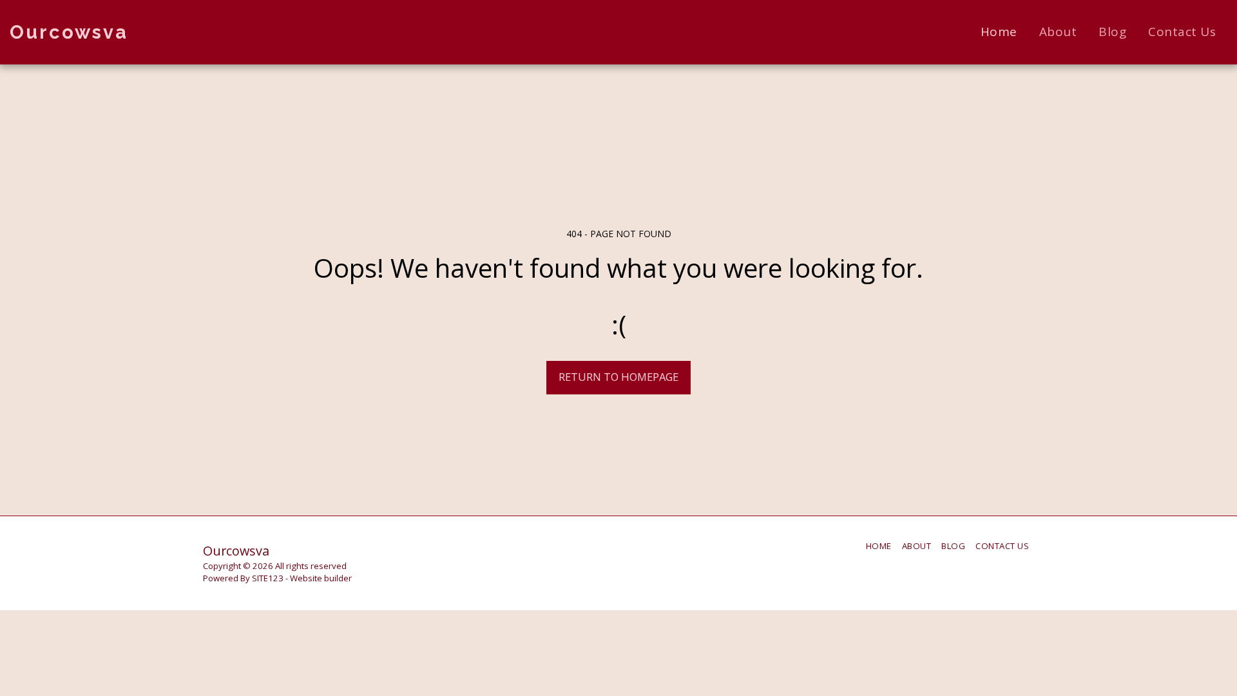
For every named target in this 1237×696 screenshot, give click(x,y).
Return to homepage (618, 376)
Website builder (321, 578)
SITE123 (267, 578)
